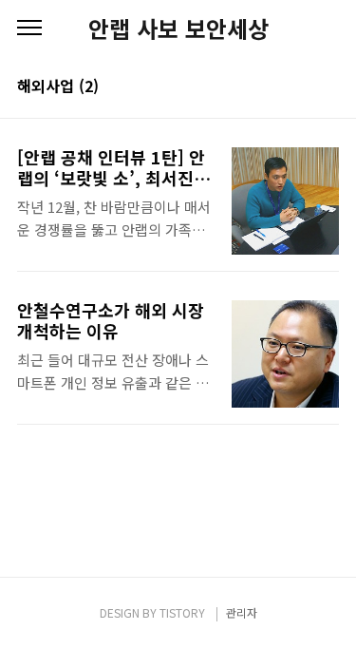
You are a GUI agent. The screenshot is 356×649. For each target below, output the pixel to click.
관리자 (241, 612)
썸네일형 (301, 87)
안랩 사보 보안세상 (178, 28)
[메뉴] (29, 29)
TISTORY (182, 612)
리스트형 (327, 87)
